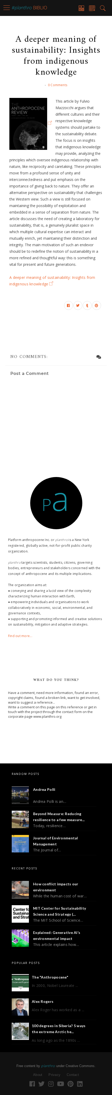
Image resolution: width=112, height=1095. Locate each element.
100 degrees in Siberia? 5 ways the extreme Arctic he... (58, 1028)
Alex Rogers (42, 1001)
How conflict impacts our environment (55, 887)
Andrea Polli (44, 789)
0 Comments (57, 85)
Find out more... (20, 636)
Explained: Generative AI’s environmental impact (56, 935)
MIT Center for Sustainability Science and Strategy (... (59, 911)
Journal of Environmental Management (55, 841)
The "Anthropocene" (50, 977)
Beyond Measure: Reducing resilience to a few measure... (59, 816)
